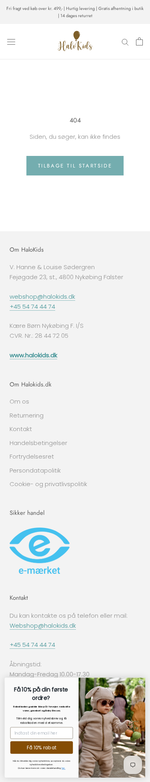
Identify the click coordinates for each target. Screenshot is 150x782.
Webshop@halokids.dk (43, 625)
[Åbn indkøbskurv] (139, 41)
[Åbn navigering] (11, 41)
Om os (19, 401)
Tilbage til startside (75, 165)
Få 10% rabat (42, 747)
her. (63, 768)
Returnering (27, 415)
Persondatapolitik (35, 470)
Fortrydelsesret (32, 456)
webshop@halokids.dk (42, 296)
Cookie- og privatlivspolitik (48, 484)
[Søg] (125, 41)
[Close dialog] (141, 681)
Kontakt (21, 429)
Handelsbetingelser (38, 443)
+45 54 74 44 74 (32, 306)
